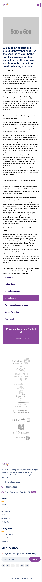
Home (3, 504)
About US (4, 508)
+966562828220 (11, 487)
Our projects (5, 518)
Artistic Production (7, 538)
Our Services (5, 511)
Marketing (4, 541)
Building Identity (7, 534)
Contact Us (5, 522)
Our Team (4, 515)
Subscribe (35, 559)
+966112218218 (22, 338)
